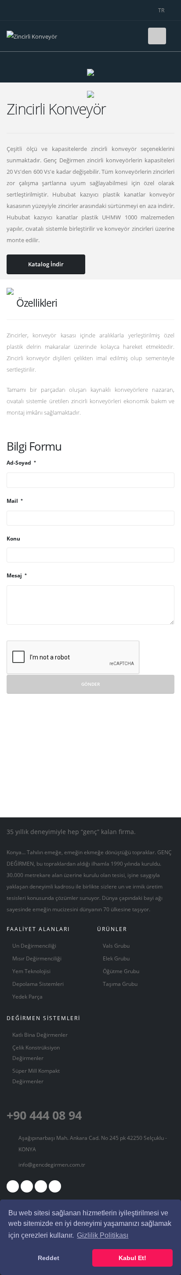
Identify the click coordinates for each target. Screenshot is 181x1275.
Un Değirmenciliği (34, 945)
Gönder (90, 684)
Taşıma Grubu (120, 983)
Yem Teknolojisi (31, 970)
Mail (13, 500)
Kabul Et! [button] (132, 1257)
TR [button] (162, 10)
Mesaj (15, 575)
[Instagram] (27, 1186)
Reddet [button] (48, 1257)
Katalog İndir (46, 264)
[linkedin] (55, 1186)
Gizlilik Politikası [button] (102, 1235)
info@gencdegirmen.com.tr (51, 1164)
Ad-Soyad (20, 462)
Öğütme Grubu (121, 970)
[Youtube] (41, 1186)
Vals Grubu (116, 945)
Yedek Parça (27, 996)
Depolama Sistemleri (38, 983)
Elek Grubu (116, 958)
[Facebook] (13, 1186)
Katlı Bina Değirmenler (40, 1034)
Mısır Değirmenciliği (37, 958)
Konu (13, 538)
